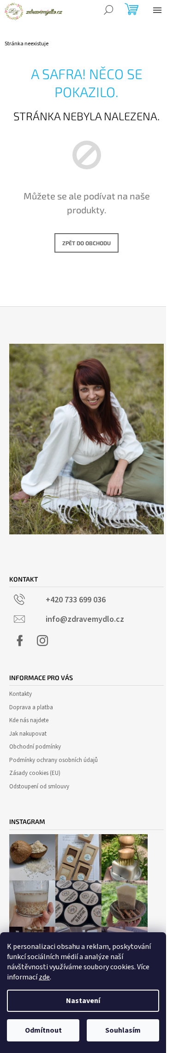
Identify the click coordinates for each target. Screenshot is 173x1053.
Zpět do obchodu (86, 243)
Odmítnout (43, 1030)
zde (44, 977)
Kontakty (20, 694)
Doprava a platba (31, 707)
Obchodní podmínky (35, 747)
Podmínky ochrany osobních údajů (53, 760)
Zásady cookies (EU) (34, 773)
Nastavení (83, 1001)
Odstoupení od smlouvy (39, 786)
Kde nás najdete (28, 720)
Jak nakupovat (28, 734)
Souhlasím (123, 1030)
